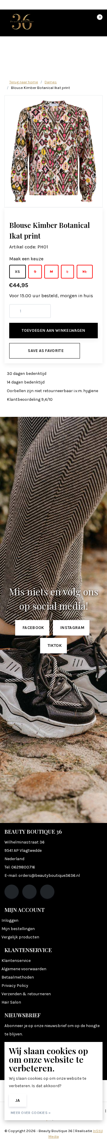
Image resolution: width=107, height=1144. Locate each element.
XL (84, 271)
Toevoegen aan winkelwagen (53, 330)
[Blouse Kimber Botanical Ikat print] (53, 151)
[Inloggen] (74, 20)
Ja (17, 1100)
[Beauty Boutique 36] (21, 21)
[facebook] (11, 892)
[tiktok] (47, 892)
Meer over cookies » (31, 1113)
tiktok (55, 645)
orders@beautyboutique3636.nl (49, 875)
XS (17, 271)
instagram (72, 627)
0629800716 (23, 867)
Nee (39, 1100)
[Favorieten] (85, 20)
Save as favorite (45, 350)
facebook (33, 627)
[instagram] (29, 892)
